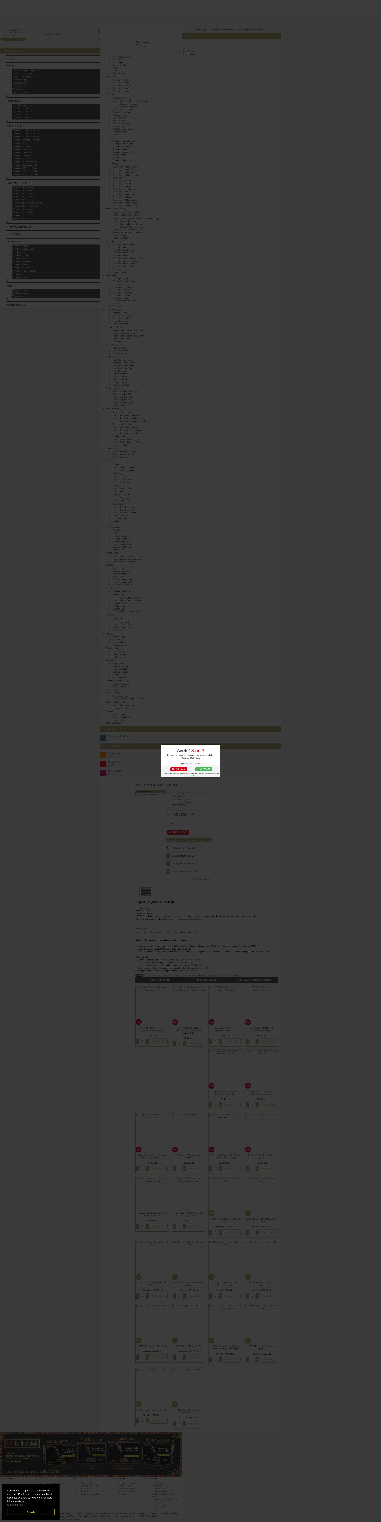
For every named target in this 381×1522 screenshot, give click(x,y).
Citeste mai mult (15, 1505)
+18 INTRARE (203, 769)
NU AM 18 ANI (179, 769)
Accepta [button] (31, 1512)
